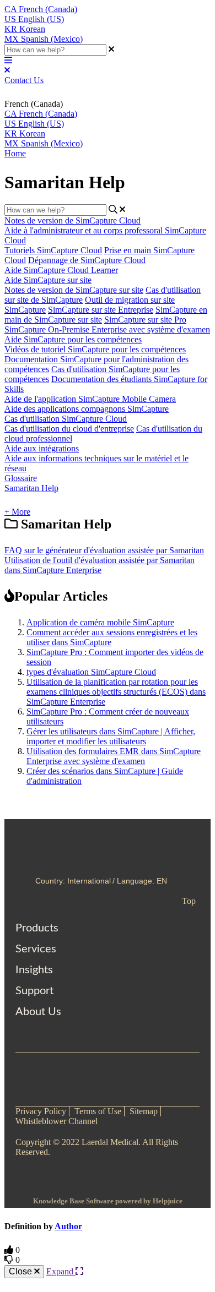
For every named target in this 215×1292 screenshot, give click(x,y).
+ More (17, 511)
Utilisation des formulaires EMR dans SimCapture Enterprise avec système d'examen (113, 756)
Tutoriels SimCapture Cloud (53, 250)
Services (35, 949)
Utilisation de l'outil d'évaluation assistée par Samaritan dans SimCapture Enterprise (99, 565)
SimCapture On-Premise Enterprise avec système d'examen (107, 329)
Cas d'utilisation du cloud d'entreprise (69, 428)
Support (34, 990)
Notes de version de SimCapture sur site (73, 290)
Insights (34, 969)
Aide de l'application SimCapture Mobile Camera (90, 399)
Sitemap (144, 1111)
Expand (61, 1271)
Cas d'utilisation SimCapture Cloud (65, 418)
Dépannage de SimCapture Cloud (87, 260)
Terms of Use (97, 1111)
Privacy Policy (40, 1111)
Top (189, 901)
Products (36, 928)
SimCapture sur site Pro (145, 319)
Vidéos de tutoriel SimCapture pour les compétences (95, 349)
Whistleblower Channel (56, 1121)
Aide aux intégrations (41, 448)
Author (68, 1226)
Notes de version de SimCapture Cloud (72, 220)
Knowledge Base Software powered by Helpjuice (107, 1201)
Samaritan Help (31, 488)
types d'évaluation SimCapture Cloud (91, 672)
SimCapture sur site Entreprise (100, 309)
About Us (38, 1011)
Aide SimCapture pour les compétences (73, 339)
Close (21, 1271)
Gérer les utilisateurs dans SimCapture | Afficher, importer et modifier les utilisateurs (110, 736)
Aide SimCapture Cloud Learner (61, 270)
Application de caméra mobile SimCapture (100, 622)
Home (15, 153)
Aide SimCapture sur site (48, 280)
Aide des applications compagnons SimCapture (86, 408)
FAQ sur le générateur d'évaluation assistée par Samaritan (104, 550)
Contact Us (24, 80)
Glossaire (20, 478)
